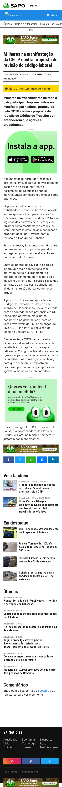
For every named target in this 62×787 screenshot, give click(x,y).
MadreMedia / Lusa (14, 74)
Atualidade (9, 78)
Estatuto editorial (30, 771)
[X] (50, 761)
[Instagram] (12, 761)
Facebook (44, 690)
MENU (33, 5)
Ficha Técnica (10, 771)
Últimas (10, 591)
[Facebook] (31, 761)
